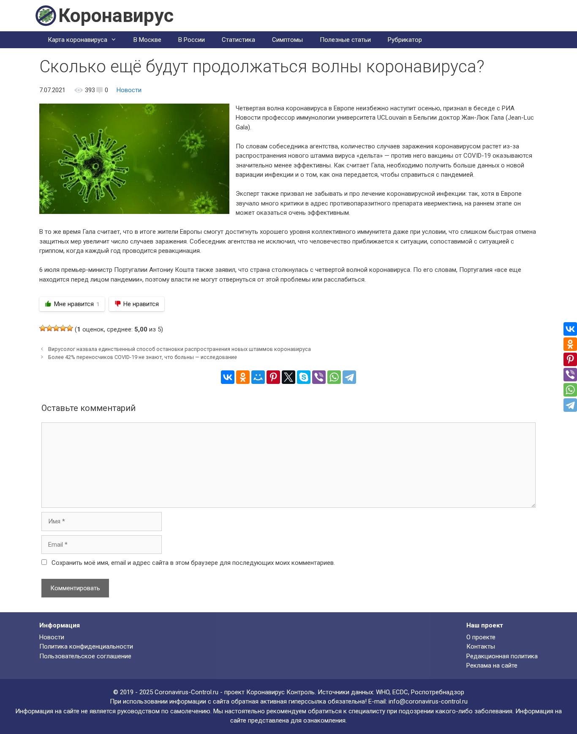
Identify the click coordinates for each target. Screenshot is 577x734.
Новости (129, 90)
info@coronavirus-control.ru (428, 701)
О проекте (480, 637)
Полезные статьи (345, 40)
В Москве (147, 40)
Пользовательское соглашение (85, 656)
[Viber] (319, 377)
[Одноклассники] (243, 377)
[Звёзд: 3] (56, 328)
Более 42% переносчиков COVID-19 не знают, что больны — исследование (142, 357)
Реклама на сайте (491, 665)
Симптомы (287, 40)
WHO (382, 692)
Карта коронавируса (77, 40)
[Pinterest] (273, 377)
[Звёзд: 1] (42, 328)
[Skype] (303, 377)
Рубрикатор (405, 40)
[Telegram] (349, 377)
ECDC (400, 692)
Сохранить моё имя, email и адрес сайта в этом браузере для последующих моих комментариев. (193, 563)
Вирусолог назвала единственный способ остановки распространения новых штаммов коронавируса (179, 349)
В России (191, 40)
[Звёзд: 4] (63, 328)
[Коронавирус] (45, 15)
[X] (288, 377)
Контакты (480, 646)
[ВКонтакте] (227, 377)
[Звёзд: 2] (49, 328)
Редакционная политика (502, 656)
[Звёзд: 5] (69, 328)
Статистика (238, 40)
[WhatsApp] (334, 377)
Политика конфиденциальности (86, 646)
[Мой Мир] (258, 377)
